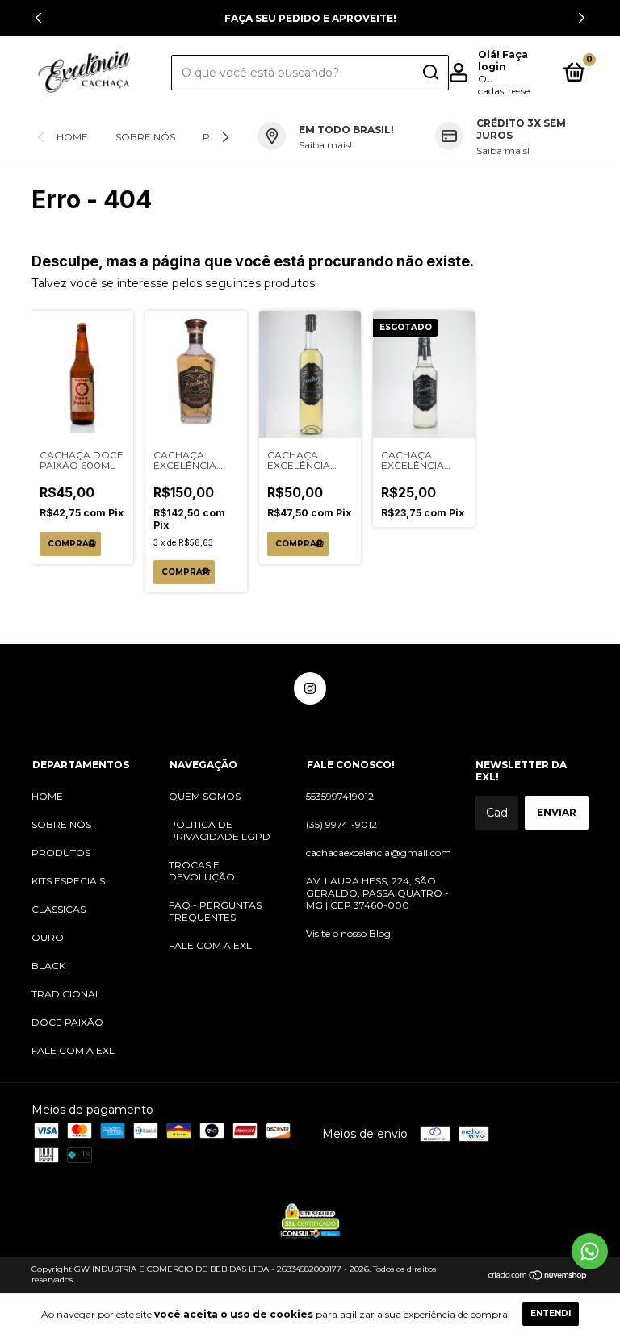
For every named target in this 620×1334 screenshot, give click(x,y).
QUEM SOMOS (205, 796)
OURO (47, 937)
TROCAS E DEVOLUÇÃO (202, 871)
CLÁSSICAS (58, 909)
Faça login (503, 60)
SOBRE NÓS (145, 137)
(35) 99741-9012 (341, 824)
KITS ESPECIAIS (68, 881)
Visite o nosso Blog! (349, 933)
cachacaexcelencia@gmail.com (378, 853)
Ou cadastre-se (504, 85)
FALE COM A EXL (73, 1050)
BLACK (48, 966)
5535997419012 (340, 796)
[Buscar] (430, 72)
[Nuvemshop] (538, 1276)
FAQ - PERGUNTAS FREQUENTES (215, 911)
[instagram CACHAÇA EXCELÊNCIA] (310, 688)
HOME (72, 137)
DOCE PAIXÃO (67, 1022)
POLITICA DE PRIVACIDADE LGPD (219, 830)
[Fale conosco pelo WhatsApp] (590, 1251)
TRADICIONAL (66, 994)
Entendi (550, 1313)
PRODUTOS (60, 853)
